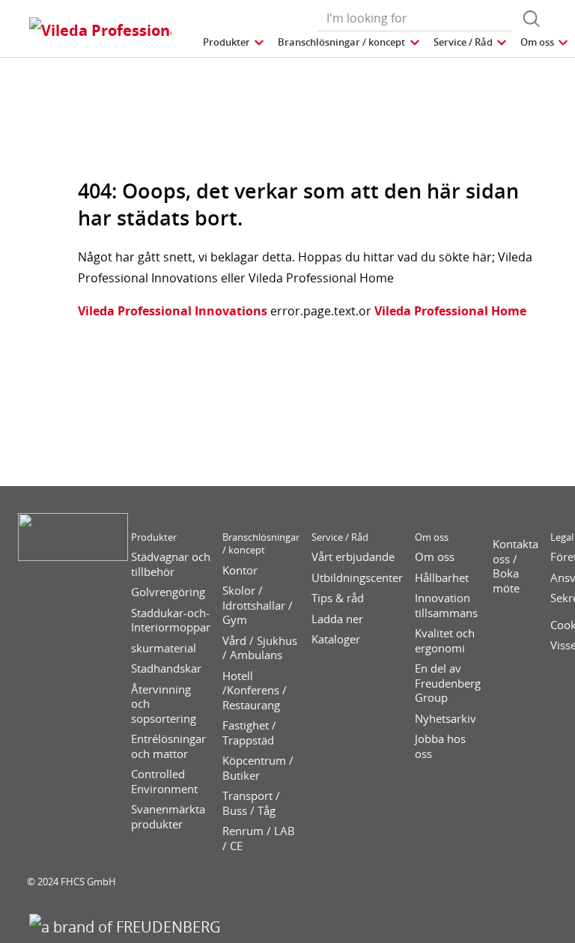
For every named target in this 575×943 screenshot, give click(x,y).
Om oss (431, 537)
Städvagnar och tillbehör (170, 564)
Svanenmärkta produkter (168, 816)
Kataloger (335, 639)
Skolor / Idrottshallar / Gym (257, 605)
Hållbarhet (442, 578)
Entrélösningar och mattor (168, 746)
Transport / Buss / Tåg (251, 803)
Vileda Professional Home (448, 311)
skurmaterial (163, 648)
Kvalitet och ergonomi (445, 640)
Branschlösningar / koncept (260, 544)
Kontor (240, 570)
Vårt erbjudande (353, 557)
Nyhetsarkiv (445, 719)
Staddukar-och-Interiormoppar (170, 620)
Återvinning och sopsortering (163, 704)
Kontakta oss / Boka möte (515, 566)
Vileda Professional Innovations (172, 311)
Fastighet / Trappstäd (249, 733)
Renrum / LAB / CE (258, 838)
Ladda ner (337, 619)
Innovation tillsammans (446, 605)
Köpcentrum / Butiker (257, 768)
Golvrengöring (168, 592)
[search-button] (531, 18)
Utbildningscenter (357, 578)
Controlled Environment (164, 781)
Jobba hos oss (440, 746)
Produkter (154, 537)
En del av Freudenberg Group (448, 683)
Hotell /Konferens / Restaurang (254, 690)
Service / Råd (339, 537)
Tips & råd (337, 598)
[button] (234, 42)
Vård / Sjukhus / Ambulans (259, 648)
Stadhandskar (166, 668)
